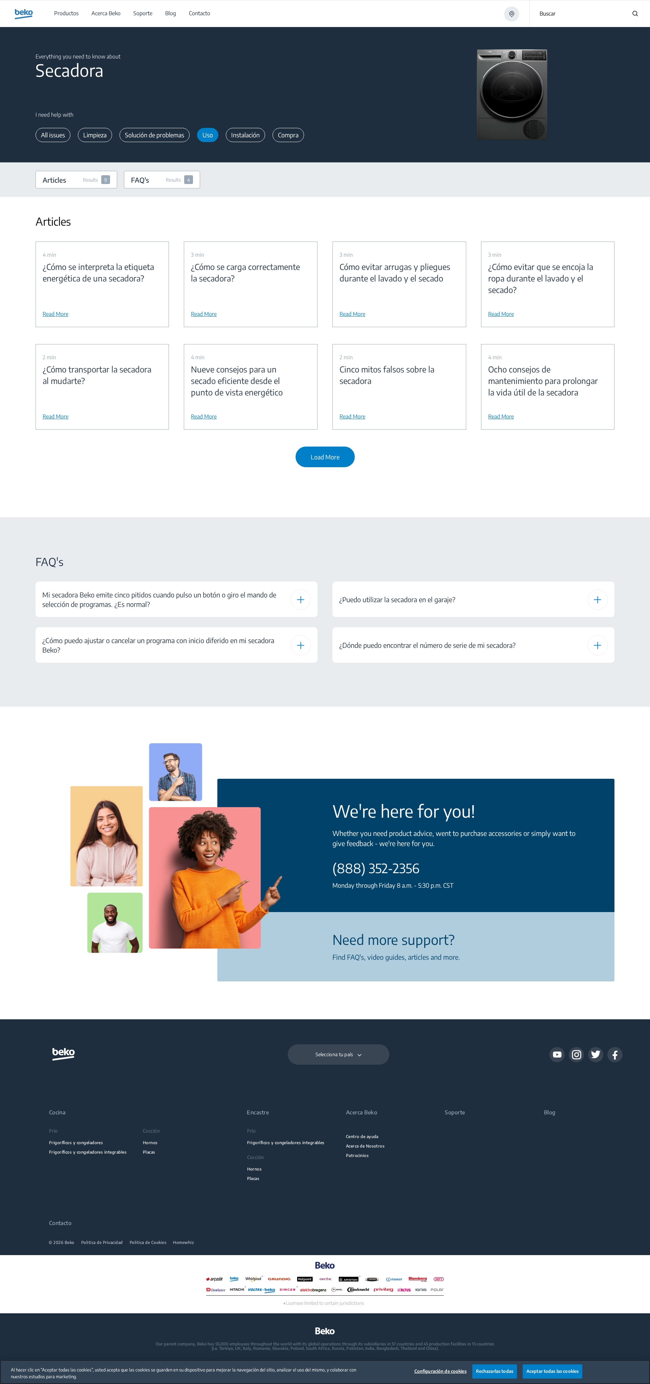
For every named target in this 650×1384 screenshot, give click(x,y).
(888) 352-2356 (375, 868)
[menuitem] (66, 13)
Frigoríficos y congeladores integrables (88, 1152)
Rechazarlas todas (494, 1371)
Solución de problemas (154, 135)
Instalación (245, 135)
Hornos (150, 1142)
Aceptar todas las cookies (552, 1371)
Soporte (455, 1112)
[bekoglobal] (24, 14)
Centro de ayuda (362, 1136)
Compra (288, 135)
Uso (207, 135)
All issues (53, 135)
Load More (325, 457)
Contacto (60, 1223)
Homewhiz (183, 1242)
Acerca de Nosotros (365, 1146)
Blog (550, 1112)
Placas (149, 1152)
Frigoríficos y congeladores (76, 1142)
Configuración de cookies (440, 1371)
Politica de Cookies (148, 1242)
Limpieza (95, 135)
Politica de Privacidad (102, 1242)
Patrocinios (357, 1155)
